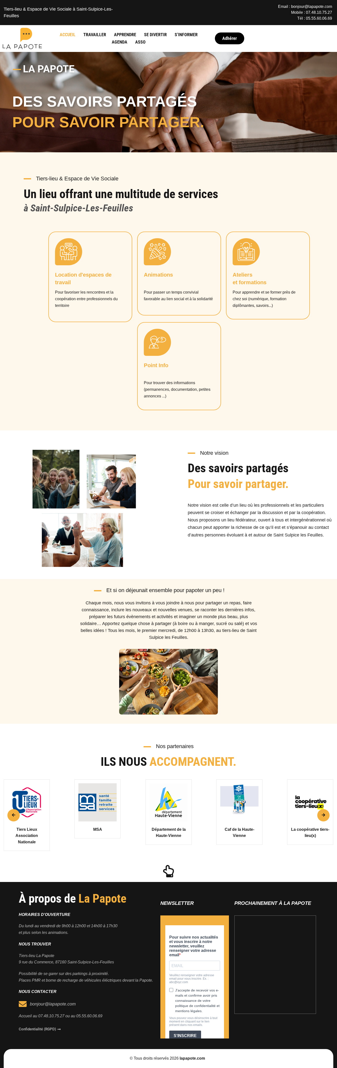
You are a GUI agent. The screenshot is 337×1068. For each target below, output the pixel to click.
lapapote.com (192, 1058)
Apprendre (125, 34)
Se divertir (155, 34)
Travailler (94, 34)
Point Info (156, 365)
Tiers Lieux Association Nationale (27, 835)
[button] (13, 815)
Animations (158, 275)
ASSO (140, 42)
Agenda (119, 42)
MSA (97, 829)
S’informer (186, 34)
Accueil (67, 34)
